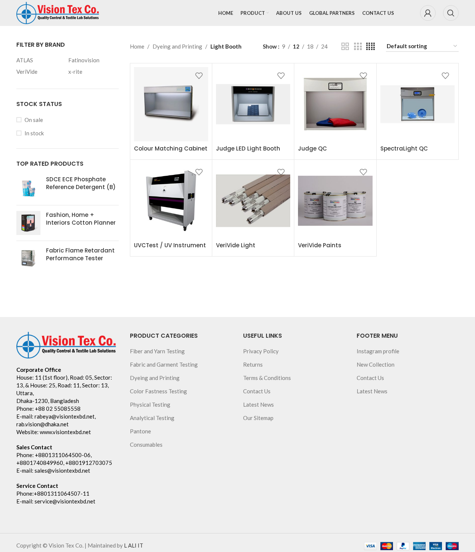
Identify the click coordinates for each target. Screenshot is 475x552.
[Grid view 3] (357, 47)
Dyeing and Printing (177, 46)
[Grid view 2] (345, 47)
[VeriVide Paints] (335, 200)
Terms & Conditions (267, 377)
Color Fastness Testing (158, 391)
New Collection (375, 364)
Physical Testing (150, 404)
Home (137, 46)
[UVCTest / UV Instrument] (171, 200)
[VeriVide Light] (253, 200)
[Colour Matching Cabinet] (171, 104)
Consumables (146, 444)
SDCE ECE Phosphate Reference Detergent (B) (81, 183)
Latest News (258, 404)
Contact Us (257, 391)
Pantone (140, 431)
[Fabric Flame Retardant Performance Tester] (28, 259)
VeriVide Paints (319, 245)
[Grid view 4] (370, 47)
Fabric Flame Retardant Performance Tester (80, 254)
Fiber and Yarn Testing (157, 351)
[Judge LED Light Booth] (253, 104)
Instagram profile (378, 351)
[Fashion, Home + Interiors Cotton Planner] (28, 223)
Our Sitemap (258, 417)
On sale (33, 119)
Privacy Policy (261, 351)
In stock (34, 133)
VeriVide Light (235, 245)
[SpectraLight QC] (417, 104)
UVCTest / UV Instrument (170, 245)
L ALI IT (133, 545)
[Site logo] (57, 12)
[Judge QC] (335, 104)
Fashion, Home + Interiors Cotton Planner (81, 219)
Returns (253, 364)
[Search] (450, 13)
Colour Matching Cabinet (170, 148)
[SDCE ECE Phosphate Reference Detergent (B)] (28, 187)
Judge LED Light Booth (248, 148)
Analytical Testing (152, 417)
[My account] (427, 13)
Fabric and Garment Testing (164, 364)
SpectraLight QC (404, 148)
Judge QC (312, 148)
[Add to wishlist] (199, 75)
